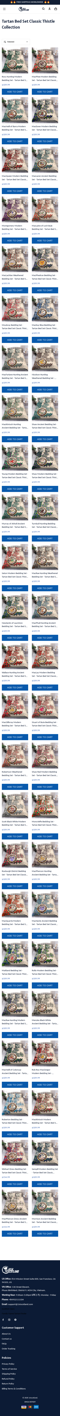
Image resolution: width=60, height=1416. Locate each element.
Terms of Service (9, 1369)
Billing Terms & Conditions (14, 1389)
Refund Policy (8, 1379)
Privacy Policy (8, 1364)
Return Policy (8, 1384)
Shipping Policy (9, 1374)
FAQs (4, 1344)
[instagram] (10, 1320)
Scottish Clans (8, 1309)
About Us (6, 1334)
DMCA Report (30, 1402)
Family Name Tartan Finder (14, 1314)
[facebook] (4, 1320)
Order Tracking (8, 1349)
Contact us (7, 1339)
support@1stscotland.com (20, 1304)
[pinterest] (16, 1320)
